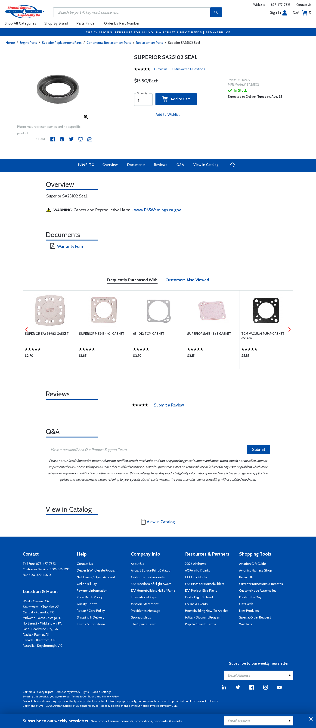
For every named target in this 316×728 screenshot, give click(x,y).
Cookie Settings (101, 692)
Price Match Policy (89, 597)
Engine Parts (28, 43)
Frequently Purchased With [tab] (132, 279)
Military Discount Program (203, 617)
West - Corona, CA (36, 601)
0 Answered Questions (188, 69)
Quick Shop (50, 357)
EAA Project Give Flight (201, 590)
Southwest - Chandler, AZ (41, 607)
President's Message (145, 611)
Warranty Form (70, 246)
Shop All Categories (20, 23)
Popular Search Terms (200, 624)
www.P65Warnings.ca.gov (157, 210)
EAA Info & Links (196, 577)
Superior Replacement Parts (62, 43)
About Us (137, 564)
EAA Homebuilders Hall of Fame (153, 590)
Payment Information (92, 590)
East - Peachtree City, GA (40, 629)
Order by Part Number (121, 23)
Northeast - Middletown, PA (42, 623)
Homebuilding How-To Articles (206, 611)
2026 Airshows (195, 564)
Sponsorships (141, 617)
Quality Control (87, 604)
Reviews (160, 164)
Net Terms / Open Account (96, 577)
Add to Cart (179, 99)
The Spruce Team (143, 624)
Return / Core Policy (91, 611)
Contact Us (303, 4)
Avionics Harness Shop (255, 570)
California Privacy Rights (38, 692)
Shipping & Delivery (90, 617)
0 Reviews (160, 69)
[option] (57, 89)
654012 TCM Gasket (148, 333)
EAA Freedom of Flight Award (151, 584)
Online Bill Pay (87, 584)
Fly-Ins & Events (196, 604)
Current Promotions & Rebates (261, 584)
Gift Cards (246, 604)
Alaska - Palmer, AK (36, 634)
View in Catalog (205, 164)
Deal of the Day (250, 597)
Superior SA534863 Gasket (209, 333)
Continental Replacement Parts (109, 43)
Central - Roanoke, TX (38, 612)
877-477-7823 (281, 4)
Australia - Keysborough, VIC (42, 646)
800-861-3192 (60, 569)
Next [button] (289, 329)
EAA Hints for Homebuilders (204, 584)
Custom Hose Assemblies (257, 590)
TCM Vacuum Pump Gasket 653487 (262, 335)
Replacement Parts (149, 43)
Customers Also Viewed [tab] (187, 279)
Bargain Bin (246, 577)
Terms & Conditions (91, 624)
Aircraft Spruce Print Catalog (150, 570)
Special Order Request (255, 617)
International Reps (144, 597)
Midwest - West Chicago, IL (42, 618)
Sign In (275, 12)
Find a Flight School (199, 597)
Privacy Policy (110, 696)
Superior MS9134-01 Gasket (101, 333)
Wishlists (259, 4)
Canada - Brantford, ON (39, 640)
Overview (110, 164)
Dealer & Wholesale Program (97, 570)
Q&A (180, 164)
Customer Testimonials (148, 577)
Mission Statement (144, 604)
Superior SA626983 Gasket (47, 333)
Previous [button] (27, 329)
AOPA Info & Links (197, 570)
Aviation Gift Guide (252, 564)
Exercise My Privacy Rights (72, 692)
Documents (136, 164)
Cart (302, 12)
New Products (249, 611)
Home (10, 43)
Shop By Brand (56, 23)
